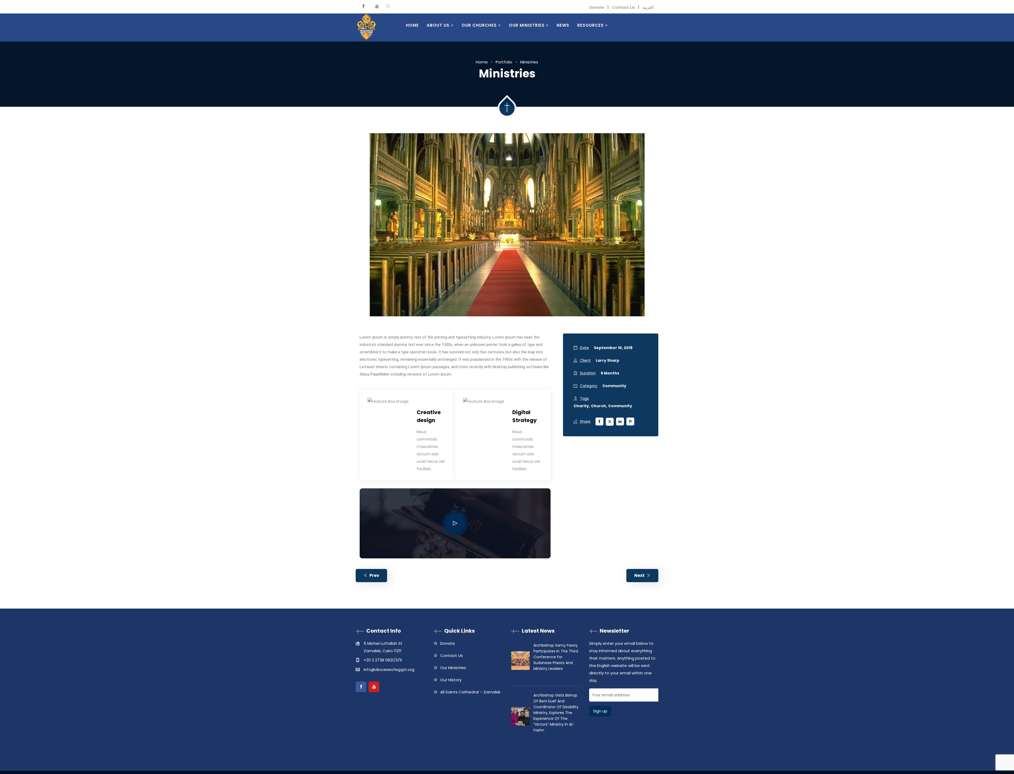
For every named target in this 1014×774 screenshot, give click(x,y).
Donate (596, 7)
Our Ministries (526, 25)
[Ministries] (507, 225)
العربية (648, 7)
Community (614, 385)
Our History (451, 680)
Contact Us (623, 7)
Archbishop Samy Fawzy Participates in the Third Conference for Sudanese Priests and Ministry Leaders (555, 657)
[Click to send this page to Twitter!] (610, 422)
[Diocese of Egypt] (366, 27)
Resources (590, 25)
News (563, 25)
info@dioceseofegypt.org (389, 669)
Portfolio (504, 62)
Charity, (582, 406)
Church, (599, 406)
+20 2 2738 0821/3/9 (383, 660)
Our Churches (479, 25)
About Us (438, 25)
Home (412, 25)
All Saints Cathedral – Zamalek (470, 692)
